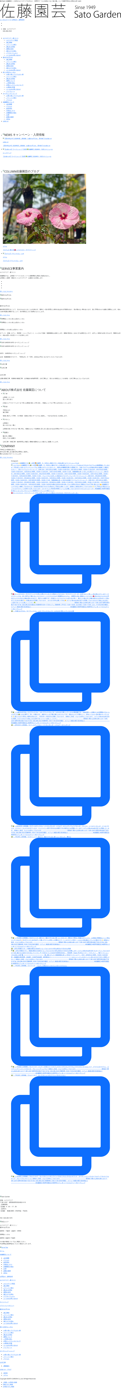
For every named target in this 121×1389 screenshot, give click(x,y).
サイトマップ (4, 1302)
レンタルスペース (5, 20)
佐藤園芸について (8, 102)
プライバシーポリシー (7, 1306)
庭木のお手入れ (8, 57)
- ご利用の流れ (10, 83)
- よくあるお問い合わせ (13, 55)
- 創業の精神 (10, 117)
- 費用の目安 (10, 49)
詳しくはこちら (5, 315)
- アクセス (9, 100)
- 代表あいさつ (10, 111)
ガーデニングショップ (10, 93)
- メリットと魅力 (11, 45)
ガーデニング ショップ (7, 1351)
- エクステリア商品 (12, 40)
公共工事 (3, 1362)
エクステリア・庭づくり (10, 38)
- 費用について (10, 81)
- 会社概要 (9, 104)
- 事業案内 (6, 1366)
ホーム (2, 1251)
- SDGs (8, 119)
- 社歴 (7, 115)
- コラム (5, 1375)
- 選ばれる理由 (10, 47)
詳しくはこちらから (6, 291)
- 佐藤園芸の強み (11, 113)
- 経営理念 (9, 108)
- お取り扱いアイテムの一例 (14, 74)
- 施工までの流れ (11, 51)
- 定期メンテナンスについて (14, 85)
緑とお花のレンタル (9, 72)
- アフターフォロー (12, 53)
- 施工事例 (9, 42)
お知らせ (6, 121)
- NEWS (5, 1373)
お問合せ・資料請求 (18, 20)
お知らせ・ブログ (5, 1369)
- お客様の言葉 (10, 87)
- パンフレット (10, 91)
